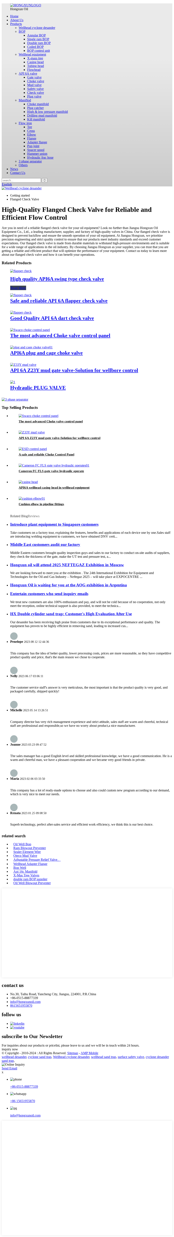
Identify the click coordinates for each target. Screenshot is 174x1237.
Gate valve (34, 77)
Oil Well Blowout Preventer (32, 883)
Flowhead (34, 69)
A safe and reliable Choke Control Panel (46, 454)
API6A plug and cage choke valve (46, 353)
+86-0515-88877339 (24, 1086)
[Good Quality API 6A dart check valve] (21, 312)
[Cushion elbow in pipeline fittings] (32, 498)
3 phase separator (30, 161)
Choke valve (35, 81)
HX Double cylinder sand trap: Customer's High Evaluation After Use (71, 614)
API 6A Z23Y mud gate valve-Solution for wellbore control (74, 370)
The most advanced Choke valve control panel (60, 335)
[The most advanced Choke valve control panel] (30, 330)
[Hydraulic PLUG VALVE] (12, 382)
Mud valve (34, 85)
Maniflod (25, 100)
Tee (29, 127)
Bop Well (19, 867)
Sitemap (72, 1053)
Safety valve (35, 89)
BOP (22, 31)
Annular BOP (36, 35)
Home (14, 16)
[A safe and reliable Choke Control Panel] (33, 449)
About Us (16, 20)
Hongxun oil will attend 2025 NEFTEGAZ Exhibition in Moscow (67, 565)
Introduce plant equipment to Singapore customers (54, 524)
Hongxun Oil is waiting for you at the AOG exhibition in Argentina (68, 585)
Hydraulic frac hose (40, 157)
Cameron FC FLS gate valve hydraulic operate (51, 471)
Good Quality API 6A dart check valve (52, 318)
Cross (31, 131)
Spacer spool (35, 150)
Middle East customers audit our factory (45, 544)
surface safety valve (131, 1057)
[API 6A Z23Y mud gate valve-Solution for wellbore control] (23, 364)
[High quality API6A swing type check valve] (21, 271)
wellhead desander (14, 1057)
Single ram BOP (38, 39)
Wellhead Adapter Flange (30, 864)
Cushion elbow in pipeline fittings (41, 504)
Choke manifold (38, 104)
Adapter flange (37, 142)
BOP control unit (38, 50)
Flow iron (25, 123)
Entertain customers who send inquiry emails (49, 593)
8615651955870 (21, 1005)
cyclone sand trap (39, 1057)
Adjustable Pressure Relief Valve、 (37, 859)
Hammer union (37, 153)
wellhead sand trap (103, 1057)
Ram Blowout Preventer (29, 848)
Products (16, 24)
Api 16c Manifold (25, 871)
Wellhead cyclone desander (37, 27)
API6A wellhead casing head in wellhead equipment (54, 487)
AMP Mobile (89, 1053)
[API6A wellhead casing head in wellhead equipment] (28, 482)
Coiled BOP (35, 47)
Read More (18, 288)
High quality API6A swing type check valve (57, 279)
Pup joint (33, 146)
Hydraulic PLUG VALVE (38, 387)
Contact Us (17, 173)
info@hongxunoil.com (25, 1002)
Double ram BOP (39, 43)
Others (23, 165)
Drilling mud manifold (42, 115)
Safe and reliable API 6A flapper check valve (59, 300)
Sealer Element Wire (27, 852)
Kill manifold (36, 119)
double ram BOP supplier (30, 879)
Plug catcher (35, 108)
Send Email (9, 1068)
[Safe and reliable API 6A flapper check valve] (21, 295)
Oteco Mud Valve (25, 855)
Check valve (35, 92)
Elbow (31, 134)
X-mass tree (35, 58)
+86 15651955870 (22, 1101)
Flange (31, 138)
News (14, 169)
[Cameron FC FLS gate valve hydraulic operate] (54, 465)
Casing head (35, 62)
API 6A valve (28, 73)
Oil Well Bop (22, 844)
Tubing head (35, 66)
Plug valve (34, 96)
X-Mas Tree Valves (26, 875)
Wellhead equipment (32, 54)
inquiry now (10, 1049)
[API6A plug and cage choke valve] (31, 347)
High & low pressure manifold (47, 111)
